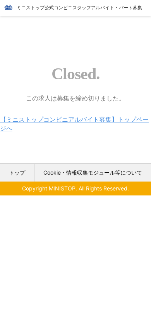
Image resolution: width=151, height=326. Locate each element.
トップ (17, 172)
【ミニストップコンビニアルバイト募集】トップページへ (74, 123)
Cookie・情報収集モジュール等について (92, 172)
